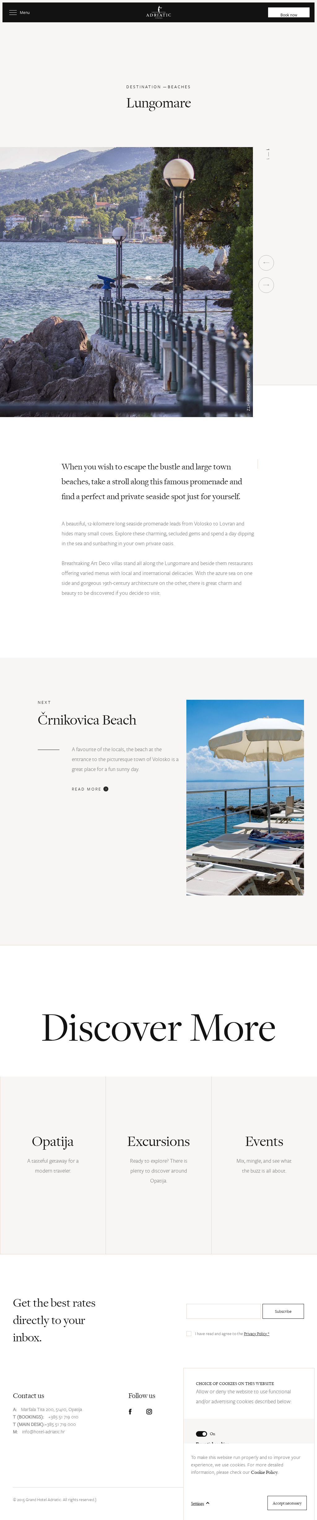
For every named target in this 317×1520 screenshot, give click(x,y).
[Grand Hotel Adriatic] (158, 12)
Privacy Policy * (256, 1333)
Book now (288, 14)
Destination (143, 86)
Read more (87, 788)
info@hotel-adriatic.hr (43, 1431)
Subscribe (283, 1311)
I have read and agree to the (232, 1333)
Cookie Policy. (264, 1472)
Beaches (179, 86)
